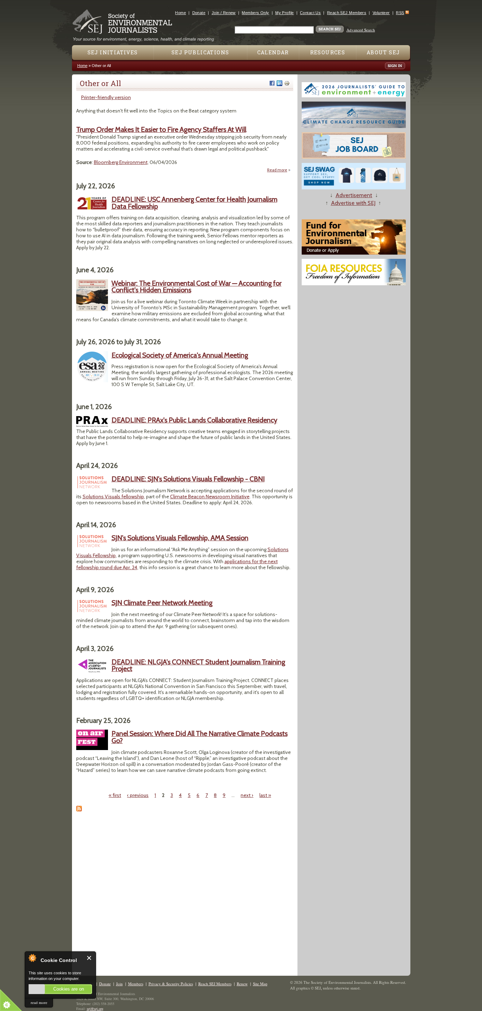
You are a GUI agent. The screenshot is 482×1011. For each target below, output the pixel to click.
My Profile (284, 13)
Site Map (260, 983)
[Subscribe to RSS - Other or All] (79, 809)
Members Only (255, 13)
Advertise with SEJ (353, 203)
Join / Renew (224, 13)
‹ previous (138, 795)
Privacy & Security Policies (171, 983)
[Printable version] (287, 83)
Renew (242, 983)
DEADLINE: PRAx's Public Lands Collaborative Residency (194, 420)
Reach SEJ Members (346, 13)
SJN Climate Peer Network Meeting (162, 602)
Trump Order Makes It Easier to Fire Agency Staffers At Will (161, 129)
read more (39, 1002)
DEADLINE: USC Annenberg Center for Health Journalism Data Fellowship (194, 203)
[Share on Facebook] (272, 83)
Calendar (273, 52)
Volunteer (381, 13)
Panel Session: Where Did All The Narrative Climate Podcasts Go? (200, 737)
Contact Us (310, 13)
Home (180, 13)
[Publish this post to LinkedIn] (279, 83)
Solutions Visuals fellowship (113, 496)
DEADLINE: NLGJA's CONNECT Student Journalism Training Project (198, 665)
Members (135, 983)
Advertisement (354, 195)
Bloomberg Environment (120, 162)
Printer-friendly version (106, 97)
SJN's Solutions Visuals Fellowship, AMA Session (180, 538)
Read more (279, 170)
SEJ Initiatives (113, 52)
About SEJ (383, 52)
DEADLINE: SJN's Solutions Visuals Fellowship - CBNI (188, 479)
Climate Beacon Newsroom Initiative (209, 496)
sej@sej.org (95, 1008)
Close (89, 958)
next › (247, 795)
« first (115, 795)
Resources (327, 52)
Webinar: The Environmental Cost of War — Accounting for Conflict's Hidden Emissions (197, 286)
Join (119, 983)
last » (265, 795)
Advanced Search (361, 29)
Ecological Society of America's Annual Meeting (180, 355)
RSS (400, 13)
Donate (199, 13)
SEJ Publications (200, 52)
